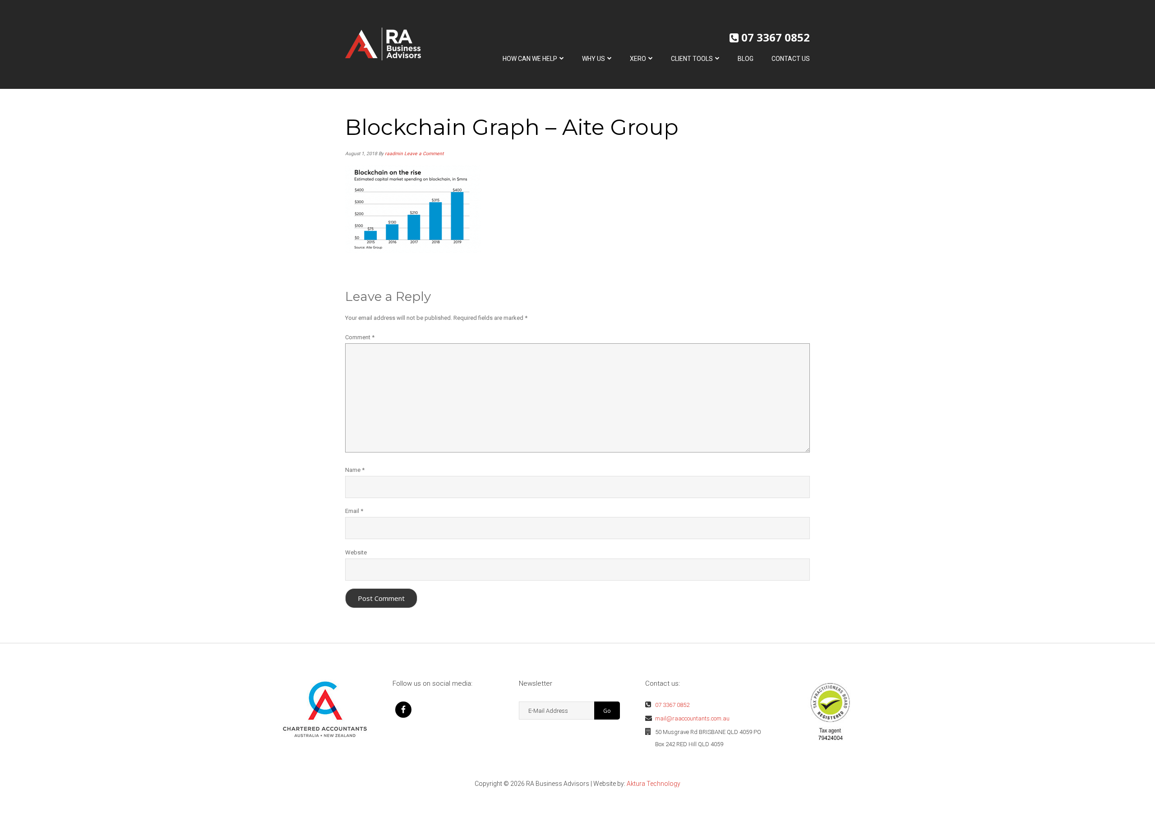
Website (356, 552)
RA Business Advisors (383, 44)
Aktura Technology (653, 783)
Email (354, 511)
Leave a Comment (424, 154)
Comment (359, 337)
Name (355, 469)
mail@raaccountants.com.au (692, 718)
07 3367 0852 (775, 37)
